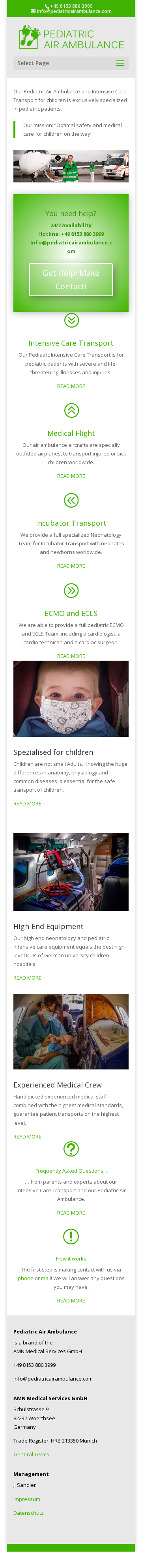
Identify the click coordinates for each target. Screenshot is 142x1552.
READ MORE (71, 386)
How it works (71, 1258)
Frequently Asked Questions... (71, 1170)
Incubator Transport (71, 523)
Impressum (26, 1499)
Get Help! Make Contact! (71, 279)
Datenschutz (28, 1512)
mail (45, 1278)
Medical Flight (71, 433)
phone (26, 1278)
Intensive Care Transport (71, 343)
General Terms (31, 1454)
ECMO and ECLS (71, 613)
